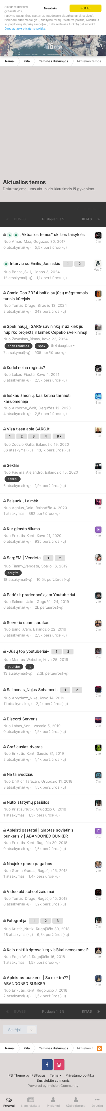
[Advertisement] (53, 125)
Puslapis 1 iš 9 (54, 219)
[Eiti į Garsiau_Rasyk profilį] (98, 748)
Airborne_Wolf (24, 408)
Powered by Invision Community (53, 1085)
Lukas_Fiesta (23, 374)
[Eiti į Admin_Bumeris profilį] (98, 368)
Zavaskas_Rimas (26, 339)
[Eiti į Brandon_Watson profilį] (98, 651)
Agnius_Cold (22, 507)
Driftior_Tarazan (25, 781)
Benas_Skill (21, 272)
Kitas (87, 219)
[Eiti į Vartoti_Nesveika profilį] (98, 327)
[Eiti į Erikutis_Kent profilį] (98, 530)
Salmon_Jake (23, 601)
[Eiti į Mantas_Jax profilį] (98, 623)
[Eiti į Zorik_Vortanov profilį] (98, 294)
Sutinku (85, 8)
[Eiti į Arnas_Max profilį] (98, 235)
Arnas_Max (21, 241)
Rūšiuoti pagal (86, 209)
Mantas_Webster (26, 659)
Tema (54, 1075)
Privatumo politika (80, 1075)
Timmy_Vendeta (25, 566)
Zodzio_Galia (23, 444)
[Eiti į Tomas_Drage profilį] (98, 892)
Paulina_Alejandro (27, 472)
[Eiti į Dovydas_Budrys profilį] (98, 396)
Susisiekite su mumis (53, 1080)
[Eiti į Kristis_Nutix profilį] (98, 803)
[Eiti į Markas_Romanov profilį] (98, 263)
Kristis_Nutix (23, 809)
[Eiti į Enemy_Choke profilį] (98, 689)
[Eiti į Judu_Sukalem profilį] (98, 557)
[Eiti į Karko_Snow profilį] (98, 502)
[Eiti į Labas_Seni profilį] (98, 720)
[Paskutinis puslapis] (99, 219)
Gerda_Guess (23, 870)
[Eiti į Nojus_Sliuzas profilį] (98, 978)
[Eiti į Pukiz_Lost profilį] (98, 466)
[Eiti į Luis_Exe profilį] (98, 430)
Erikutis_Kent (23, 535)
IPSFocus (38, 1075)
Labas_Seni (21, 726)
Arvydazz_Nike (25, 698)
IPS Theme (16, 1075)
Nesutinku (50, 8)
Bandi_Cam (21, 629)
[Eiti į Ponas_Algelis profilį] (98, 864)
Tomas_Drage (23, 305)
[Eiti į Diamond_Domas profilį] (98, 775)
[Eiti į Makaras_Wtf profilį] (98, 951)
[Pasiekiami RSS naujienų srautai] (99, 1048)
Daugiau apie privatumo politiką (25, 28)
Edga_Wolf (21, 956)
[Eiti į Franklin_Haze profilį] (98, 595)
